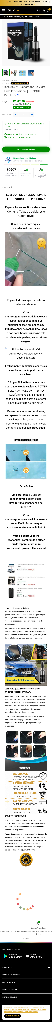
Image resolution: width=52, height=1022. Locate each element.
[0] (47, 10)
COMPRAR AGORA (27, 149)
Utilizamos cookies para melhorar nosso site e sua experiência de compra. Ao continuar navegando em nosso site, (25, 1009)
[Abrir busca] (38, 10)
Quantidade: (7, 114)
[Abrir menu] (3, 10)
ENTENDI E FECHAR (12, 1016)
